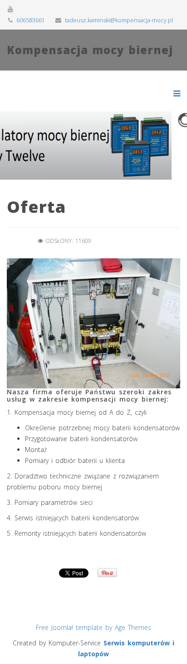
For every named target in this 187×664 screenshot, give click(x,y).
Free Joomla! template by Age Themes (93, 627)
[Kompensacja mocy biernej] (90, 68)
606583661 (30, 20)
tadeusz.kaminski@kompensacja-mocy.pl (119, 20)
